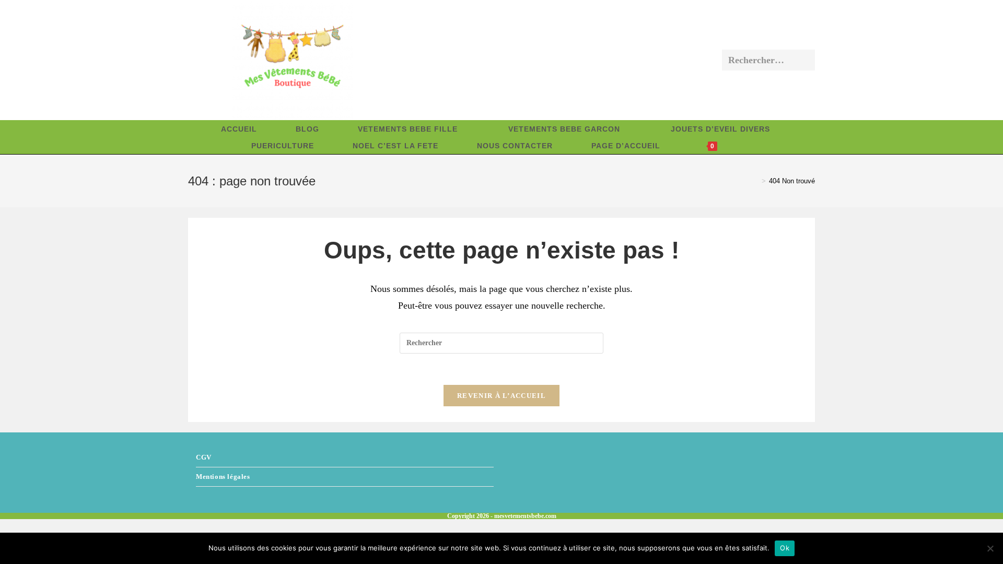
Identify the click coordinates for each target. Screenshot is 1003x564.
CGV (204, 457)
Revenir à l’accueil (501, 396)
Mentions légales (223, 476)
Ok (784, 548)
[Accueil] (756, 181)
